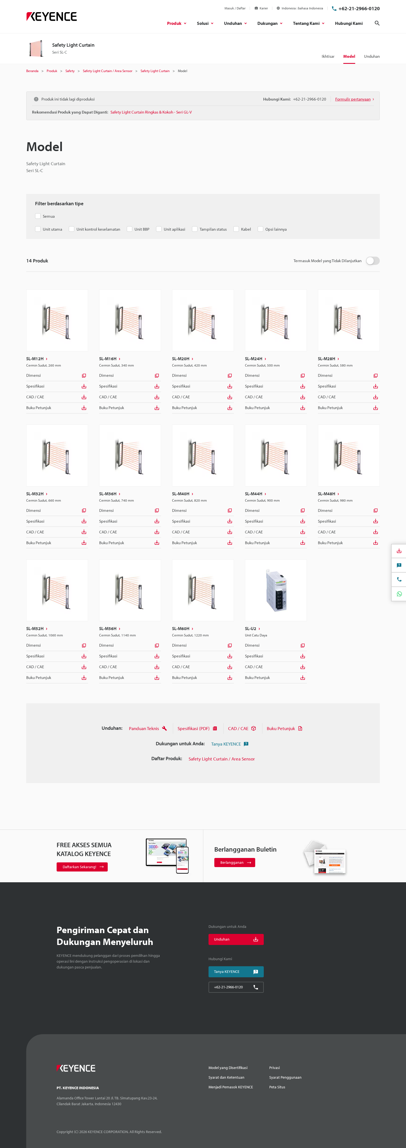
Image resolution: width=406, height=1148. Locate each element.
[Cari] (377, 23)
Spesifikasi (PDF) (194, 728)
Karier (264, 8)
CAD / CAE (35, 396)
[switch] (373, 261)
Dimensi (33, 375)
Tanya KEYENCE (226, 744)
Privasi (274, 1067)
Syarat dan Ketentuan (226, 1077)
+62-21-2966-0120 (359, 8)
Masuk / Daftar (235, 8)
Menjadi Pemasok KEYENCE (231, 1086)
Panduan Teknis (144, 728)
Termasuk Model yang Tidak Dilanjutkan (328, 260)
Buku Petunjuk (38, 407)
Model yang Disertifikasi (228, 1067)
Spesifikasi (35, 386)
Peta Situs (277, 1086)
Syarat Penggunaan (285, 1077)
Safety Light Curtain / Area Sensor (222, 759)
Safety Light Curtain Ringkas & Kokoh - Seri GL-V (151, 112)
